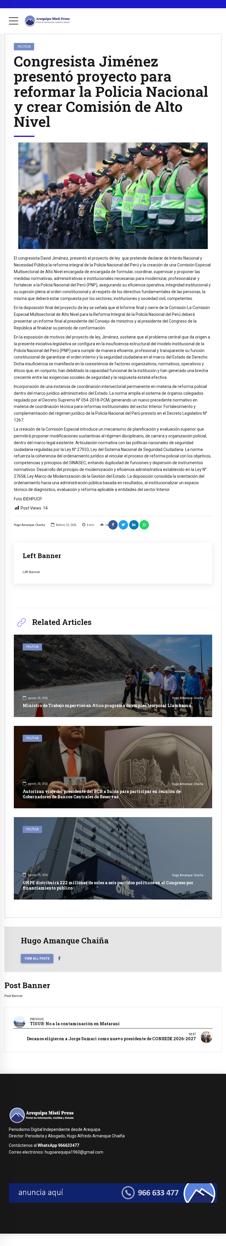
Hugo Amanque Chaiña (29, 525)
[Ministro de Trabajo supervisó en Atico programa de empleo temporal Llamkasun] (113, 675)
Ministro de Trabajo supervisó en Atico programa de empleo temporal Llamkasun (107, 705)
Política (24, 46)
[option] (113, 195)
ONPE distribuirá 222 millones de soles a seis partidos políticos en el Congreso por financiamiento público (108, 885)
